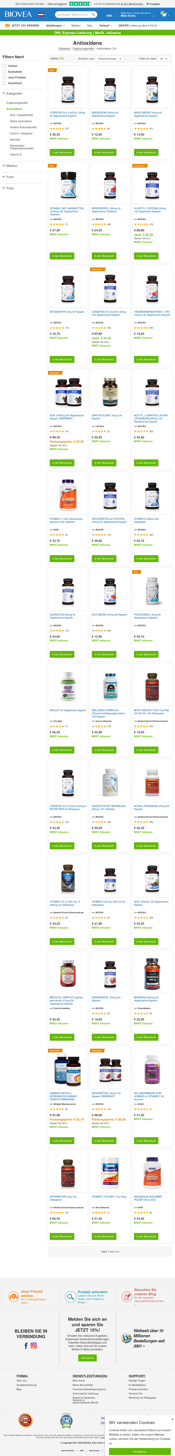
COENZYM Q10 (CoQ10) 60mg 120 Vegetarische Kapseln (109, 313)
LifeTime (100, 426)
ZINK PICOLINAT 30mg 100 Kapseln (107, 417)
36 (161, 58)
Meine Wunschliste (83, 1385)
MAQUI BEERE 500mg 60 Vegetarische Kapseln (148, 114)
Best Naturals (102, 1207)
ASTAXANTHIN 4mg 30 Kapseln (67, 311)
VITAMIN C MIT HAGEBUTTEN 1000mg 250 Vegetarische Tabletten (67, 211)
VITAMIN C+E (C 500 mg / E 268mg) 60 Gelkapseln (65, 903)
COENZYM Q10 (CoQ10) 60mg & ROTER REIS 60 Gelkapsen (68, 807)
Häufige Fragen (137, 1380)
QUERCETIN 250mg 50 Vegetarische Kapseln (62, 616)
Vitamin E (16, 154)
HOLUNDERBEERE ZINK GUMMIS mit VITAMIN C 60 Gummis (149, 1096)
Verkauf (104, 25)
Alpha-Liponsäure (21, 121)
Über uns (21, 1380)
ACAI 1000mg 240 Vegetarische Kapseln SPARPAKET (67, 417)
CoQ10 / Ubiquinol (21, 133)
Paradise (58, 721)
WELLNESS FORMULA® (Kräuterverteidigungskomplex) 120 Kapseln (108, 713)
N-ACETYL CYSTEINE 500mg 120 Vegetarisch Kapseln (150, 210)
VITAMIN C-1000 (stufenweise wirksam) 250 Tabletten (66, 520)
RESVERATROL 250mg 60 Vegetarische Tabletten (106, 210)
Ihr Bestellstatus (137, 1385)
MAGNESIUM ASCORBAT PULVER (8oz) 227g (148, 1198)
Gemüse (15, 139)
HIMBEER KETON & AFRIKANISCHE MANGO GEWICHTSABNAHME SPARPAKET (63, 1096)
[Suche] (93, 14)
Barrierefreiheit (68, 1450)
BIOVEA (58, 123)
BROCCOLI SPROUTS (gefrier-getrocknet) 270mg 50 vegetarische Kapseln (67, 1000)
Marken (75, 25)
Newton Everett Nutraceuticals (153, 721)
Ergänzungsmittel (84, 48)
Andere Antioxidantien (23, 127)
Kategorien (14, 93)
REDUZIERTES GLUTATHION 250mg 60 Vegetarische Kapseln (109, 520)
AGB (82, 1450)
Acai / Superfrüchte (21, 115)
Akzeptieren (139, 1451)
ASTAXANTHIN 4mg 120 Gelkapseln (63, 1198)
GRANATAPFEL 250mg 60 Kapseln (106, 999)
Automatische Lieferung (85, 1393)
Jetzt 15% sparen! (25, 25)
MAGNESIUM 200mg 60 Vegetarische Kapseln (105, 114)
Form (10, 176)
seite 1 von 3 (109, 1251)
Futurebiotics (144, 1008)
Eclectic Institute (62, 1008)
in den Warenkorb (62, 152)
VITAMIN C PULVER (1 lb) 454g (109, 1196)
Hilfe (109, 16)
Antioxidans (14, 109)
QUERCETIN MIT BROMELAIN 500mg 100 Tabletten (108, 807)
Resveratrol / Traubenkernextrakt (21, 147)
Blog (19, 1389)
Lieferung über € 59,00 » (139, 25)
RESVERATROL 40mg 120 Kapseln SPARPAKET (106, 1095)
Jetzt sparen (87, 1358)
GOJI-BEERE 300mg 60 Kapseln (109, 614)
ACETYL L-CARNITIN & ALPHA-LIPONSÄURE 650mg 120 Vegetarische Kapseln (151, 418)
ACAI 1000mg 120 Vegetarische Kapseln (151, 903)
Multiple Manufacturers (65, 1104)
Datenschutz (94, 1450)
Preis (10, 188)
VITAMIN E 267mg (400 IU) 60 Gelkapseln (108, 903)
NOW (56, 529)
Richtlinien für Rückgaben (142, 1397)
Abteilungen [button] (54, 25)
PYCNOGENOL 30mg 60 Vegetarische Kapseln (147, 616)
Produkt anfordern (138, 1389)
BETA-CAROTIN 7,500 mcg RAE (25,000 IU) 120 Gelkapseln (151, 712)
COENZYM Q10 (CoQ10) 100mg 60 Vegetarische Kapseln (67, 114)
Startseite (65, 48)
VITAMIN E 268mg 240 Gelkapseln (146, 520)
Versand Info (135, 1393)
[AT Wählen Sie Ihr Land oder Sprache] (42, 14)
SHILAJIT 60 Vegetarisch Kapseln (68, 710)
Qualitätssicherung (27, 1385)
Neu (89, 25)
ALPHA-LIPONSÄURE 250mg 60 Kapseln (151, 807)
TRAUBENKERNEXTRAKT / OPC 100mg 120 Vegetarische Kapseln (152, 313)
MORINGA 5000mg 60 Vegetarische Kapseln (146, 999)
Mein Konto (79, 1380)
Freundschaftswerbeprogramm (87, 1389)
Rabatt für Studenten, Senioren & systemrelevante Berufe (85, 1400)
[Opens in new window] (26, 1345)
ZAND (141, 1104)
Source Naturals (104, 721)
